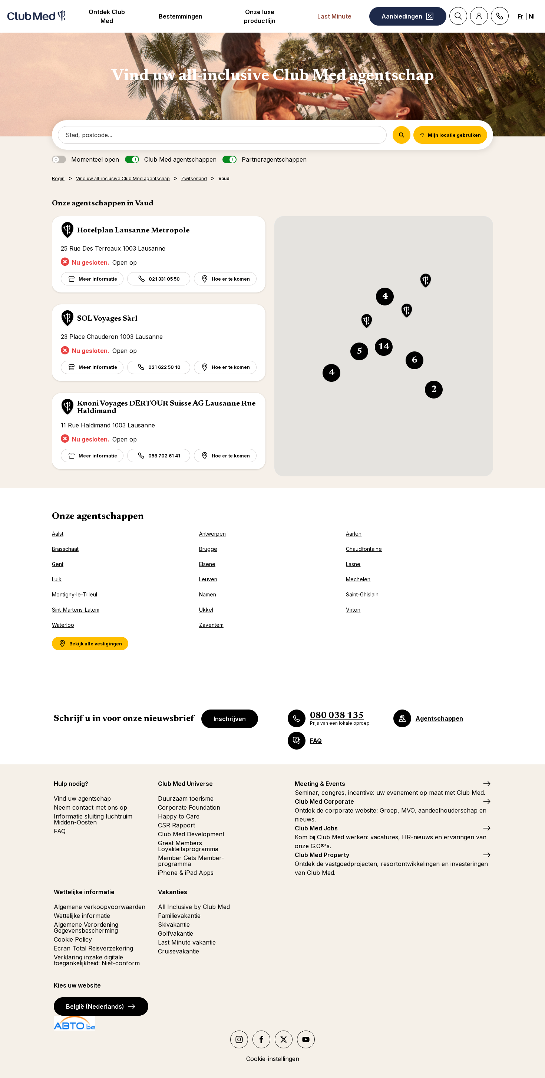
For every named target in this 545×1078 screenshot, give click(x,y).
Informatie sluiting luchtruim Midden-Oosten (93, 819)
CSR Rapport (176, 825)
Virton (353, 609)
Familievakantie (179, 915)
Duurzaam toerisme (186, 798)
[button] (426, 281)
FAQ (60, 831)
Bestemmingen (180, 16)
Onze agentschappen (98, 517)
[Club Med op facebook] (261, 1039)
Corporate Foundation (189, 807)
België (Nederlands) (95, 1006)
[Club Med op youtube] (306, 1039)
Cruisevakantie (178, 951)
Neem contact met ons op (90, 807)
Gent (57, 564)
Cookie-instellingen (272, 1058)
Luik (57, 579)
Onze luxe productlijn (259, 16)
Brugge (208, 549)
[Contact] (500, 16)
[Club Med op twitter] (284, 1039)
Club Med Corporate (324, 801)
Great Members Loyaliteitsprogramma (188, 846)
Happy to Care (178, 816)
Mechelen (358, 579)
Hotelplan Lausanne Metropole (133, 230)
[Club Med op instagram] (239, 1039)
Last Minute (334, 16)
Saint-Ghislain (362, 594)
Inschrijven (230, 718)
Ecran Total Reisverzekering (93, 948)
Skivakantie (174, 924)
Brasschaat (65, 549)
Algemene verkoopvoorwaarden (99, 906)
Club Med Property (322, 855)
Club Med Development (191, 834)
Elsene (207, 564)
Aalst (57, 533)
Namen (207, 594)
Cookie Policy (73, 939)
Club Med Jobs (316, 828)
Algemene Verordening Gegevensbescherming (86, 927)
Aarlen (353, 533)
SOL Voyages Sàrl (107, 319)
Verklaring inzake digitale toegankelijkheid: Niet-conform (97, 960)
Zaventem (211, 625)
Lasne (353, 564)
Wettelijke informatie (82, 915)
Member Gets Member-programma (191, 860)
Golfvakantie (175, 933)
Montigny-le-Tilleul (74, 594)
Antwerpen (212, 533)
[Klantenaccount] (479, 16)
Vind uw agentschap (82, 798)
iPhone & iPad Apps (186, 872)
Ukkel (206, 609)
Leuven (208, 579)
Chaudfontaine (364, 549)
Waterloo (63, 625)
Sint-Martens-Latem (75, 609)
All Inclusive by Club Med (194, 906)
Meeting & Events (320, 784)
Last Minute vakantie (187, 942)
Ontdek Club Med (107, 16)
